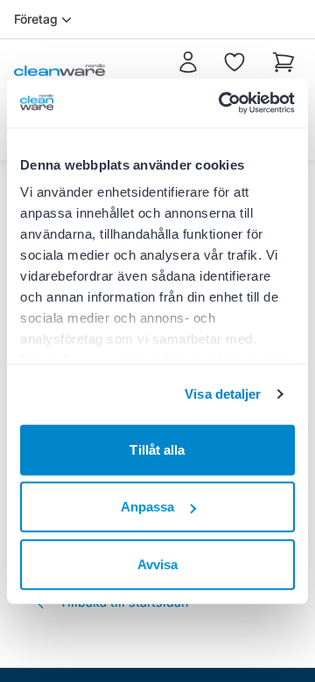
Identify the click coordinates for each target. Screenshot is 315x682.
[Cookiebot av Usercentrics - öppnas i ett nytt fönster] (222, 103)
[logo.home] (59, 70)
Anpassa (148, 506)
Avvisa (157, 563)
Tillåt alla (157, 449)
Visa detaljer (223, 393)
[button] (283, 70)
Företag (36, 18)
